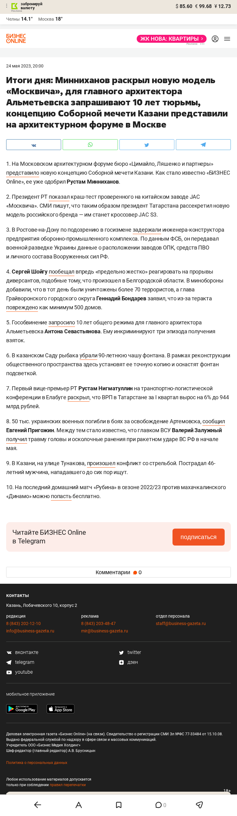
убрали (89, 355)
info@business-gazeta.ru (30, 630)
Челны (13, 19)
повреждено (22, 307)
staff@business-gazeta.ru (181, 623)
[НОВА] (170, 39)
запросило (61, 322)
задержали (147, 229)
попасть (61, 496)
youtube (23, 672)
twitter (133, 652)
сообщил (213, 421)
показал (59, 196)
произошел (101, 463)
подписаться (199, 537)
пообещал (61, 271)
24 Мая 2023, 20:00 (25, 65)
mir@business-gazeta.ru (104, 630)
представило (22, 172)
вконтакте (26, 652)
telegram (24, 662)
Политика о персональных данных (36, 763)
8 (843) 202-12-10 (23, 623)
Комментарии (119, 572)
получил (16, 439)
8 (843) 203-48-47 (98, 623)
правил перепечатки (68, 785)
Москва (46, 19)
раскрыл (79, 397)
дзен (132, 662)
